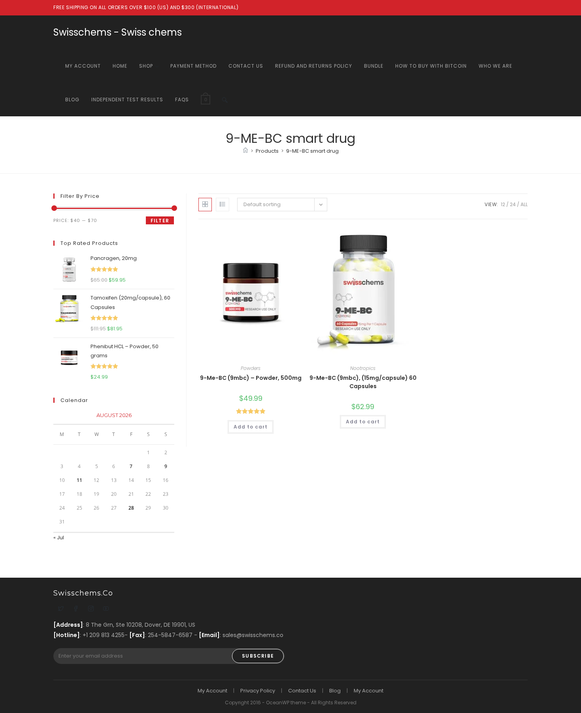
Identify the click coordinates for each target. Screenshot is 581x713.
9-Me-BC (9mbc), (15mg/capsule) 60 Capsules (363, 382)
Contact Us (302, 690)
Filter (160, 220)
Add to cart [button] (251, 426)
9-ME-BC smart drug (312, 151)
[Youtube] (106, 609)
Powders (250, 368)
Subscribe (258, 655)
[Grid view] (205, 204)
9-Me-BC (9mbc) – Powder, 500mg (251, 378)
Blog (335, 690)
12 (503, 204)
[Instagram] (91, 609)
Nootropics (362, 368)
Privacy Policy (257, 690)
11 (79, 480)
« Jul (58, 537)
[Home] (245, 151)
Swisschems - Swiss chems (117, 32)
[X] (61, 609)
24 (513, 204)
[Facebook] (76, 609)
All (524, 204)
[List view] (222, 204)
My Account (212, 690)
